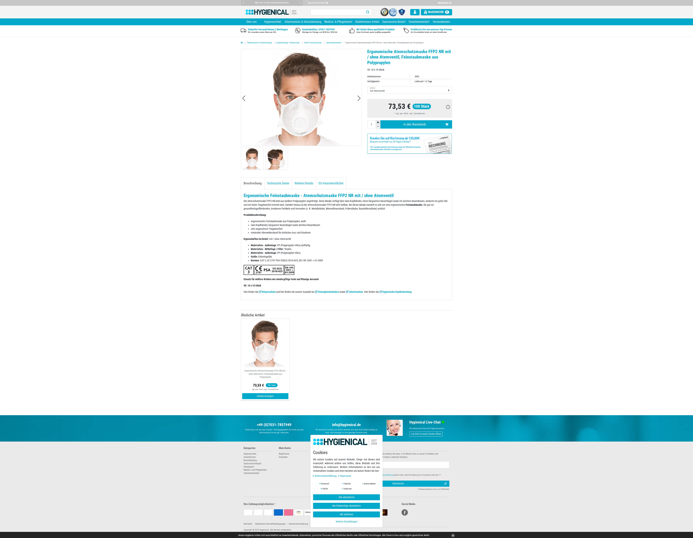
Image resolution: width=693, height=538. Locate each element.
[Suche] (367, 12)
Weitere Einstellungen (347, 521)
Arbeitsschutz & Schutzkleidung (303, 21)
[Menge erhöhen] (378, 122)
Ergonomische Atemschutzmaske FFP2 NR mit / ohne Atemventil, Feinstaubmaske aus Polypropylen (265, 374)
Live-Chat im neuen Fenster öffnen (426, 434)
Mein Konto (285, 448)
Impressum (345, 475)
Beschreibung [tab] (253, 183)
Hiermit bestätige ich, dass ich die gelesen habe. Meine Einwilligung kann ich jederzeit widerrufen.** (396, 475)
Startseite (248, 524)
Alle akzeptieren (347, 497)
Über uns (251, 21)
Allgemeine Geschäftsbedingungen (270, 524)
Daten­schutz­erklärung (326, 475)
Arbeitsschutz (356, 291)
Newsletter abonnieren (361, 448)
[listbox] (265, 343)
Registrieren (284, 454)
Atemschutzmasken (333, 43)
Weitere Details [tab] (304, 183)
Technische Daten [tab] (278, 183)
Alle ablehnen (346, 514)
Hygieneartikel (272, 21)
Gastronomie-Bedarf (394, 21)
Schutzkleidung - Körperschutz (288, 43)
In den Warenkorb (415, 124)
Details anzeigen (265, 396)
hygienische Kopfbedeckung (397, 291)
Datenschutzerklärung (298, 524)
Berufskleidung (250, 460)
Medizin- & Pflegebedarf (338, 21)
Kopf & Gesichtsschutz (313, 43)
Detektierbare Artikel (367, 21)
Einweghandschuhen (328, 291)
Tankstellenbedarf (418, 21)
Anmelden (283, 457)
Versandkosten (441, 21)
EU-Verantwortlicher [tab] (331, 183)
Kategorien (249, 448)
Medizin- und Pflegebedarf (255, 470)
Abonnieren (398, 483)
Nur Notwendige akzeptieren (346, 505)
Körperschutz (269, 291)
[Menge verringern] (378, 126)
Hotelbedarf (249, 467)
